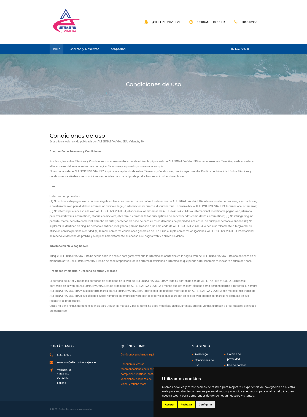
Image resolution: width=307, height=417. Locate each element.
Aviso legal (201, 354)
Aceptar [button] (169, 404)
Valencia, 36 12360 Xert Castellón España (64, 376)
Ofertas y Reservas (84, 49)
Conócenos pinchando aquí (137, 354)
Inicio (56, 49)
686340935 (249, 22)
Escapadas (117, 49)
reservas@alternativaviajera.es (77, 362)
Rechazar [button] (186, 404)
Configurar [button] (205, 404)
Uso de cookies (236, 365)
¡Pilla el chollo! (166, 22)
